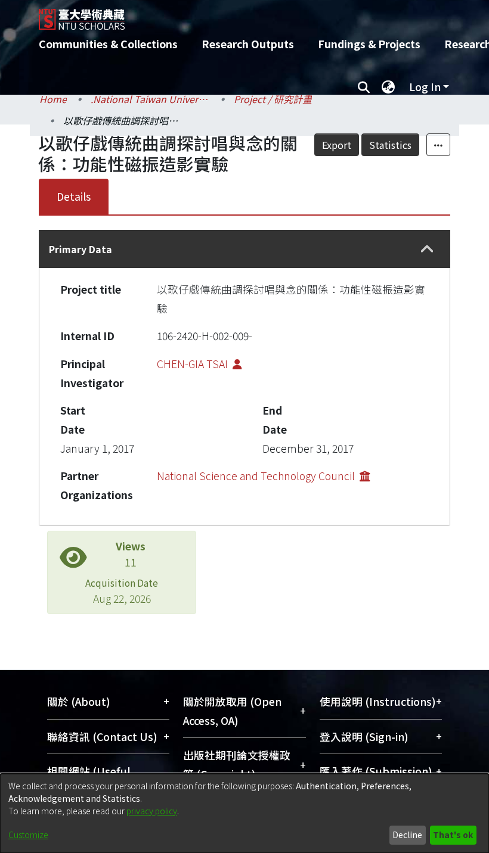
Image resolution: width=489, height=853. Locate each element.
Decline (407, 834)
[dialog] (244, 813)
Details (74, 196)
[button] (427, 249)
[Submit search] (363, 87)
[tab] (244, 249)
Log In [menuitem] (425, 86)
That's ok (453, 834)
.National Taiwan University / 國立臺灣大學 (150, 99)
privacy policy (151, 811)
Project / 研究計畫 (273, 99)
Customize (28, 834)
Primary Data (80, 249)
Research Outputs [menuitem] (248, 43)
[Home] (253, 15)
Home (53, 99)
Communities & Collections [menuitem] (108, 43)
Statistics (390, 145)
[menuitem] (388, 87)
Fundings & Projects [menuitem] (369, 43)
